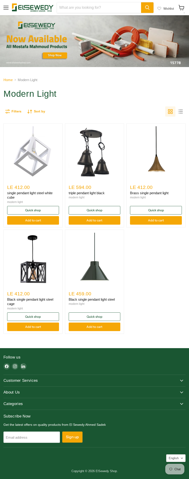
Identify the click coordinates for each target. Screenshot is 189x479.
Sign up (72, 437)
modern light (15, 202)
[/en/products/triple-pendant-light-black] (94, 153)
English (174, 458)
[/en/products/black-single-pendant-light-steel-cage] (33, 259)
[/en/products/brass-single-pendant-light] (156, 153)
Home (8, 80)
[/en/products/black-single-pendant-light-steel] (94, 259)
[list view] (180, 111)
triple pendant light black (87, 193)
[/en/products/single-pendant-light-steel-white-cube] (33, 153)
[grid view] (170, 111)
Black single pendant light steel (92, 299)
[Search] (147, 7)
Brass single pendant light (149, 193)
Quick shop (33, 210)
